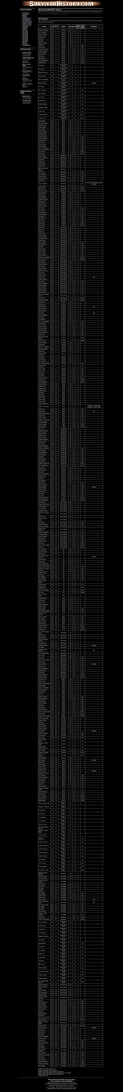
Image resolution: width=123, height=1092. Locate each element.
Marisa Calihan (42, 758)
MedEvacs (25, 27)
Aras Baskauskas (43, 500)
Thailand (63, 192)
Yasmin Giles (42, 766)
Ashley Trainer (42, 768)
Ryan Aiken (41, 227)
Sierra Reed (42, 737)
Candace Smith (43, 720)
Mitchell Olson (42, 76)
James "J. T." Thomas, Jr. (42, 755)
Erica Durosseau (43, 551)
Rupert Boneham (43, 283)
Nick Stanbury (42, 480)
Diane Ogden (42, 121)
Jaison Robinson (43, 791)
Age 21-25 (25, 31)
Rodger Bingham (43, 104)
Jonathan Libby (42, 384)
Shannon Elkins (43, 876)
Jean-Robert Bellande (44, 611)
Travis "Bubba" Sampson (42, 354)
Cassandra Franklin (44, 590)
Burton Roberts (42, 268)
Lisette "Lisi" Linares (44, 568)
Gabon (63, 679)
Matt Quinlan (42, 1032)
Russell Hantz (42, 798)
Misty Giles (41, 472)
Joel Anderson (42, 643)
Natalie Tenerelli (43, 975)
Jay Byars (41, 1045)
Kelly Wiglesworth (43, 60)
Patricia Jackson (43, 157)
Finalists (25, 16)
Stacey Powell (42, 990)
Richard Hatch (42, 62)
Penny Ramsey (43, 212)
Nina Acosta (42, 1029)
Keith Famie (42, 111)
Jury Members (26, 19)
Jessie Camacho (43, 123)
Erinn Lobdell (42, 750)
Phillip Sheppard (43, 978)
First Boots (25, 26)
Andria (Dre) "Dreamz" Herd (42, 587)
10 (70, 43)
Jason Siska (42, 661)
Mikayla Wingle (42, 994)
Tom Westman (42, 426)
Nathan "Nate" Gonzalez (42, 529)
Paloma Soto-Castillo (44, 683)
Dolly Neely (41, 344)
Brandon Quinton (43, 138)
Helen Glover (42, 218)
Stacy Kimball (42, 579)
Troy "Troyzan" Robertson (42, 1050)
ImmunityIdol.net (27, 70)
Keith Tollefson (42, 1002)
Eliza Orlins (42, 375)
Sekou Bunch (42, 502)
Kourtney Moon (42, 1027)
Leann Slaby (42, 369)
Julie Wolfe (41, 946)
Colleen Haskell (43, 51)
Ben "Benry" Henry (43, 905)
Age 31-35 (25, 34)
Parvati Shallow (43, 536)
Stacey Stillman (43, 34)
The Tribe (25, 61)
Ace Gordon (42, 692)
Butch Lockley (42, 253)
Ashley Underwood (43, 971)
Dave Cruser (42, 602)
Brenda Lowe (42, 897)
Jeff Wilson (41, 392)
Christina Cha (42, 1059)
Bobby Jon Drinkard (44, 406)
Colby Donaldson (43, 114)
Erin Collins (41, 208)
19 (70, 386)
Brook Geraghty (43, 342)
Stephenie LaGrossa (44, 413)
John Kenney (42, 359)
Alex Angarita (42, 576)
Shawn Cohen (42, 275)
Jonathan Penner (43, 534)
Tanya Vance (42, 195)
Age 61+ (25, 42)
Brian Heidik (42, 225)
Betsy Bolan (42, 762)
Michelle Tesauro (43, 270)
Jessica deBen (42, 549)
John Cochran (42, 1009)
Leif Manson (42, 1047)
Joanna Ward (42, 234)
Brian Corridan (42, 441)
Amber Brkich (42, 100)
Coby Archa (42, 409)
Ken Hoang (41, 707)
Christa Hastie (42, 288)
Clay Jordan (42, 223)
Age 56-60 (25, 41)
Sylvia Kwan (42, 553)
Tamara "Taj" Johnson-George (43, 747)
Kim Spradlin (42, 1065)
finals (82, 60)
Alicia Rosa (41, 1057)
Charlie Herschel (43, 698)
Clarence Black (42, 134)
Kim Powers (42, 142)
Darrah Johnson (43, 292)
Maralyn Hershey (43, 72)
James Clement (43, 616)
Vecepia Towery (43, 190)
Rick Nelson (42, 1015)
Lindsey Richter (43, 131)
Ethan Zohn (42, 153)
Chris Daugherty (43, 382)
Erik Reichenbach (43, 668)
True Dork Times (27, 100)
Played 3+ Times (27, 23)
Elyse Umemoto (43, 992)
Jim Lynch (41, 428)
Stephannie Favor (43, 510)
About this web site (51, 1088)
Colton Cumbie (42, 1038)
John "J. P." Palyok (44, 346)
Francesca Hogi (43, 922)
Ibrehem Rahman (43, 403)
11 (70, 41)
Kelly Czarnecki (43, 690)
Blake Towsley (42, 437)
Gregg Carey (42, 415)
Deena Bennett (42, 244)
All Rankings (26, 14)
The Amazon (63, 227)
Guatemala (63, 428)
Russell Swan (42, 771)
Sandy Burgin (42, 724)
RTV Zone (25, 78)
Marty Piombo (42, 895)
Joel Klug (41, 41)
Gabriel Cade (42, 164)
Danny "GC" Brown (43, 687)
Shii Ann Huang (43, 205)
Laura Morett (42, 779)
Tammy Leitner (42, 176)
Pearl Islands (63, 262)
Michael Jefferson (43, 1042)
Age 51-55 (25, 39)
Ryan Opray (42, 281)
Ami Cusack (42, 371)
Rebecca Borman (43, 524)
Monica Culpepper (43, 1036)
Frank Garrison (42, 140)
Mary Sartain (42, 635)
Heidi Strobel (42, 251)
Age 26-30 (25, 33)
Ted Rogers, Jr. (42, 216)
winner (82, 62)
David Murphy (42, 943)
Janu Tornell (42, 411)
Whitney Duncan (43, 1007)
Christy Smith (42, 249)
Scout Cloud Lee (43, 377)
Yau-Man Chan (42, 584)
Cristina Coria (42, 516)
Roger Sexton (42, 240)
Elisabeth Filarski (43, 107)
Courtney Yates (43, 627)
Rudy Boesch (42, 58)
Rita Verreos (42, 561)
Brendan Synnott (43, 733)
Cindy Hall (41, 456)
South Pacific (63, 984)
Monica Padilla (42, 786)
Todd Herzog (42, 629)
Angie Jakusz (42, 399)
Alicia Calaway (42, 90)
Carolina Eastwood (43, 718)
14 (70, 34)
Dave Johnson (42, 242)
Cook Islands (63, 502)
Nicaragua (63, 873)
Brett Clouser (42, 794)
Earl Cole (41, 592)
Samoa (63, 758)
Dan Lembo (41, 909)
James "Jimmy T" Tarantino (43, 881)
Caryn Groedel (42, 418)
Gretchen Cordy (43, 43)
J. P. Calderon (42, 508)
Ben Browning (42, 764)
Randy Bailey (42, 700)
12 (70, 38)
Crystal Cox (42, 705)
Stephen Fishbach (43, 752)
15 (70, 32)
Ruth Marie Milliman (44, 474)
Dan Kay (41, 694)
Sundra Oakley (42, 540)
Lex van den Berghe (44, 149)
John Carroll (42, 172)
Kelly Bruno (42, 886)
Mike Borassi (42, 760)
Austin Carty (42, 482)
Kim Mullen (41, 395)
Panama (63, 467)
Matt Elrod (41, 961)
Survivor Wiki (26, 74)
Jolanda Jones (42, 388)
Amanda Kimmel (43, 625)
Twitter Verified (26, 45)
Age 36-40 (25, 35)
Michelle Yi (41, 570)
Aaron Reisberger (43, 604)
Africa (63, 121)
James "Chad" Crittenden (42, 366)
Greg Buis (41, 45)
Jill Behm (41, 890)
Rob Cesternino (43, 255)
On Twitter (25, 43)
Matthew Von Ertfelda (44, 257)
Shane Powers (42, 491)
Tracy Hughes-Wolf (44, 653)
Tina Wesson (42, 118)
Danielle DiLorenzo (43, 497)
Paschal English (43, 183)
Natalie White (42, 800)
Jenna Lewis (42, 47)
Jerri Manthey (42, 93)
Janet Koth (41, 229)
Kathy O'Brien (42, 186)
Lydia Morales (42, 459)
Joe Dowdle (42, 731)
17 (70, 264)
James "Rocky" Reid (44, 566)
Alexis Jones (42, 666)
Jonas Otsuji (42, 1040)
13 (70, 36)
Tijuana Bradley (43, 285)
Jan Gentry (41, 221)
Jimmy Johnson (43, 878)
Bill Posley (41, 1034)
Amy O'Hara (42, 443)
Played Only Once (27, 21)
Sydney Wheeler (43, 729)
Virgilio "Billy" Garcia (44, 504)
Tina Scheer (42, 467)
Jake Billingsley (43, 214)
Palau (63, 384)
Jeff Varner (41, 86)
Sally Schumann (43, 485)
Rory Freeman (42, 361)
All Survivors (26, 12)
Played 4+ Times (27, 25)
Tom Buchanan (42, 147)
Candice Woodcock (44, 532)
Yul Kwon (41, 547)
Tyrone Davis (42, 884)
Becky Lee (41, 543)
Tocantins (63, 718)
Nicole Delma (42, 262)
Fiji (63, 549)
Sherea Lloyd (42, 606)
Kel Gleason (42, 69)
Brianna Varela (42, 433)
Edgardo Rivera (43, 572)
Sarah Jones (42, 162)
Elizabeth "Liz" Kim (44, 773)
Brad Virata (41, 522)
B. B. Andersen (42, 32)
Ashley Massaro (43, 598)
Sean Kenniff (42, 54)
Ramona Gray (42, 36)
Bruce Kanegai (42, 487)
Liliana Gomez (42, 559)
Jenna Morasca (43, 259)
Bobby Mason (42, 476)
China (63, 595)
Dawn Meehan (42, 1004)
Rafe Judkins (42, 461)
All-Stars (63, 302)
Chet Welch (42, 647)
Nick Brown (41, 97)
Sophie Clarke (42, 1025)
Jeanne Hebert (42, 236)
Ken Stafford (42, 210)
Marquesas (63, 155)
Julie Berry (41, 373)
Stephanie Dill (42, 201)
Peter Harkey (42, 155)
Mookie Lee (42, 574)
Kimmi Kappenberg (43, 79)
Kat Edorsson (42, 1052)
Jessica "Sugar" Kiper (44, 711)
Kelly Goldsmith (43, 136)
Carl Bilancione (42, 125)
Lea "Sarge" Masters (44, 363)
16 (70, 30)
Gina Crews (42, 166)
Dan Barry (41, 478)
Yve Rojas (41, 888)
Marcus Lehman (43, 696)
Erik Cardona (42, 775)
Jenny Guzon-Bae (43, 526)
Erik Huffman (42, 619)
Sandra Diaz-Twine (43, 300)
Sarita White (42, 939)
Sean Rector (42, 180)
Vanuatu (63, 342)
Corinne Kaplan (42, 703)
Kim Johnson (42, 151)
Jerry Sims (41, 722)
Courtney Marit (42, 489)
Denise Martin (42, 623)
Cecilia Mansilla (43, 506)
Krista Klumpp (42, 932)
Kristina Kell (42, 929)
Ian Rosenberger (43, 422)
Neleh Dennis (42, 188)
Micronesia (63, 632)
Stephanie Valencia (44, 936)
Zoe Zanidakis (42, 174)
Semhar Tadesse (43, 984)
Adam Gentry (42, 538)
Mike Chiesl (42, 964)
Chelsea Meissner (43, 1061)
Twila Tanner (42, 379)
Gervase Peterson (43, 49)
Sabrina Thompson (43, 1063)
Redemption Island (63, 922)
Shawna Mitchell (43, 238)
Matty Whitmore (43, 709)
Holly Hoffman (42, 911)
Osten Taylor (42, 277)
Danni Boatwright (43, 465)
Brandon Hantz (42, 1013)
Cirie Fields (41, 493)
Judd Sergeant (42, 454)
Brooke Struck (42, 435)
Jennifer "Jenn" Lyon (44, 420)
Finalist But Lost (27, 18)
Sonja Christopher (43, 30)
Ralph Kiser (42, 953)
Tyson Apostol (42, 735)
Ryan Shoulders (43, 264)
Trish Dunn (41, 272)
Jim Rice (41, 1000)
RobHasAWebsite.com (28, 57)
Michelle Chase (43, 679)
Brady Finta (42, 351)
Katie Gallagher (43, 424)
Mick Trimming (42, 796)
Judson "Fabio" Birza (44, 919)
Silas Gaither (42, 129)
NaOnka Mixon (42, 899)
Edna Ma (41, 1011)
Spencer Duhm (42, 726)
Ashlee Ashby (42, 390)
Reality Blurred (26, 96)
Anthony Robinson (43, 563)
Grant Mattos (42, 957)
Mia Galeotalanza (43, 349)
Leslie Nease (42, 600)
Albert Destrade (43, 1019)
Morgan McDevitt (43, 430)
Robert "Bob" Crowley (44, 716)
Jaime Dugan (42, 609)
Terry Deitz (41, 495)
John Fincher (42, 781)
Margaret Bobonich (43, 439)
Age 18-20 (25, 30)
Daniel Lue (41, 231)
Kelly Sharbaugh (43, 777)
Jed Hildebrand (42, 197)
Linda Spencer (42, 127)
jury (83, 45)
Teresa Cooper (42, 144)
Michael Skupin (43, 83)
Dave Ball (41, 784)
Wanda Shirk (42, 386)
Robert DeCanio (43, 178)
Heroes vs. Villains (63, 803)
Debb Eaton (42, 65)
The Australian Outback (63, 65)
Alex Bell (41, 246)
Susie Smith (42, 713)
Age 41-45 (25, 37)
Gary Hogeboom (43, 452)
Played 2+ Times (27, 22)
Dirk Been (41, 38)
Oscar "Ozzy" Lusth (44, 545)
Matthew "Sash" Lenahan (43, 914)
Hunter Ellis (42, 159)
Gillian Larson (42, 681)
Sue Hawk (41, 56)
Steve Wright (42, 950)
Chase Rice (42, 917)
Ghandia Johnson (43, 199)
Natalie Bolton (42, 670)
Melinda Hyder (42, 469)
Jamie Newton (42, 450)
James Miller (42, 401)
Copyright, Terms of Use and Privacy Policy (66, 1088)
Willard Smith (42, 397)
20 (70, 384)
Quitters (25, 29)
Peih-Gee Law (42, 621)
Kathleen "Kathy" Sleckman (43, 650)
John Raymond (42, 192)
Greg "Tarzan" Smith (44, 1055)
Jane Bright (41, 907)
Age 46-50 (25, 38)
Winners (25, 15)
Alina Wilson (42, 893)
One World (63, 1027)
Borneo (63, 30)
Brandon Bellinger (43, 446)
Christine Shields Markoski (43, 997)
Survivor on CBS (27, 52)
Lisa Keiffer (41, 356)
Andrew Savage (43, 279)
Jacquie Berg (42, 685)
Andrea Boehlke (43, 968)
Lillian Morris (42, 266)
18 (70, 262)
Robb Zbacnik (42, 203)
